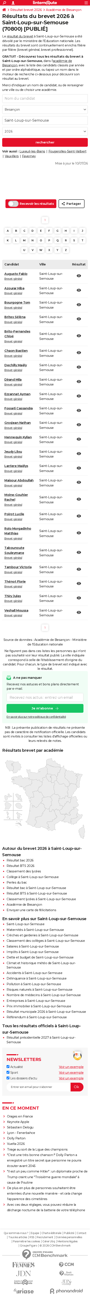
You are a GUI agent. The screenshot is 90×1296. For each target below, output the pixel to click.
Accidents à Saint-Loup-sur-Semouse (34, 973)
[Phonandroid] (66, 1291)
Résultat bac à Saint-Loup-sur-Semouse (36, 888)
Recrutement (45, 1237)
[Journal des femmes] (23, 1265)
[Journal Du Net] (23, 1273)
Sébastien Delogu (20, 1127)
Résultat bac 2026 (20, 860)
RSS (31, 1237)
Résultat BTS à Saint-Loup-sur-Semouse (37, 893)
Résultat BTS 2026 (21, 866)
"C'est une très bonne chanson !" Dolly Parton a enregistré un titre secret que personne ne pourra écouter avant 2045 (44, 1160)
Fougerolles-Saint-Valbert (67, 151)
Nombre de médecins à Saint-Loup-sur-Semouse (44, 995)
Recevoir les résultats (37, 204)
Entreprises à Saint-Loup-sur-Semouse (36, 1001)
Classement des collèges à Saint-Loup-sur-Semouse (46, 941)
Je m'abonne (42, 708)
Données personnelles (69, 1237)
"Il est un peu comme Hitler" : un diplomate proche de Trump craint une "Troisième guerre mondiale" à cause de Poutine (47, 1176)
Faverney (29, 156)
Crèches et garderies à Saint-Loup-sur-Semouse (42, 935)
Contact (82, 1233)
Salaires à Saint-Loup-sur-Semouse (33, 946)
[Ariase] (23, 1291)
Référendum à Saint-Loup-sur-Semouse (37, 1017)
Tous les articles (17, 1237)
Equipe (35, 1233)
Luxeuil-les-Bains (32, 151)
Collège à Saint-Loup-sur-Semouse (33, 877)
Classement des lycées (24, 871)
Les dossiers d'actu (23, 1078)
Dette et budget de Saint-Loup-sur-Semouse (40, 957)
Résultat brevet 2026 (26, 10)
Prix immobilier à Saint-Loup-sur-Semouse (39, 1006)
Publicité (69, 1233)
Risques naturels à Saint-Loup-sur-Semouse (40, 990)
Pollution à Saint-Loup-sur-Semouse (34, 984)
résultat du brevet (20, 36)
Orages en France (20, 1116)
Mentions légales (67, 1241)
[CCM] (66, 1265)
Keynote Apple (18, 1122)
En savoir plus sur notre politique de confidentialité (36, 716)
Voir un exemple (71, 1067)
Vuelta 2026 (16, 1144)
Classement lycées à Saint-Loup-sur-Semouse (41, 899)
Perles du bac (17, 882)
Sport (13, 1073)
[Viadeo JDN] (66, 1282)
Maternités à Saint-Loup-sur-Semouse (35, 930)
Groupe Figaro (28, 1245)
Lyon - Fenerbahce (21, 1133)
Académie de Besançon (63, 10)
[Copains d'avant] (23, 1282)
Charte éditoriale (51, 1233)
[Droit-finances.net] (66, 1273)
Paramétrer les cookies (26, 1241)
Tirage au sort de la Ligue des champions (37, 1149)
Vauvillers (12, 156)
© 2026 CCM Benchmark (55, 1245)
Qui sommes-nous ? (16, 1233)
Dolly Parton (16, 1138)
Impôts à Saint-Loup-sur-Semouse (33, 952)
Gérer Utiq (48, 1241)
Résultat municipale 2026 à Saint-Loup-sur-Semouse (46, 1012)
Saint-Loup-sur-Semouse (25, 924)
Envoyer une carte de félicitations (31, 910)
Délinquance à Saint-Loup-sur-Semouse (36, 978)
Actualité (16, 1067)
